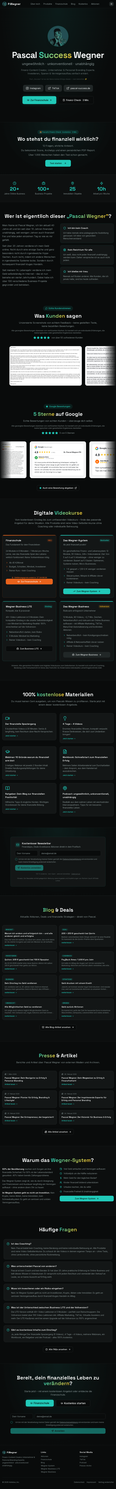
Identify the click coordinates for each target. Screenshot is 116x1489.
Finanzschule (61, 4)
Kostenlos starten (75, 1403)
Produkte (47, 4)
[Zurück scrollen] (5, 459)
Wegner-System (48, 1466)
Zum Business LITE (29, 648)
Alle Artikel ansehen (58, 1132)
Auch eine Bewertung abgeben (58, 488)
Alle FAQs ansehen (58, 1349)
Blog (73, 4)
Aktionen (95, 4)
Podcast (83, 1463)
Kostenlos (83, 4)
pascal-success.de (80, 88)
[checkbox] (16, 859)
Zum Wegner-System (87, 591)
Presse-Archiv (86, 1466)
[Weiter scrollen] (110, 365)
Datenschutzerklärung (72, 859)
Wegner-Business (48, 1472)
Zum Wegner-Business (87, 654)
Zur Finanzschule (39, 100)
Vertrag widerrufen (106, 1482)
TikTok (55, 88)
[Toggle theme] (111, 4)
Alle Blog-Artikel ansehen (58, 1027)
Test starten (56, 163)
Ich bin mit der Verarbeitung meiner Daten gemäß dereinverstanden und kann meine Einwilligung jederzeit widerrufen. (58, 860)
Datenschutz (75, 874)
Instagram (35, 88)
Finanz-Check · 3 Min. (77, 100)
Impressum (91, 1482)
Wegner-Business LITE (50, 1469)
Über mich (35, 4)
